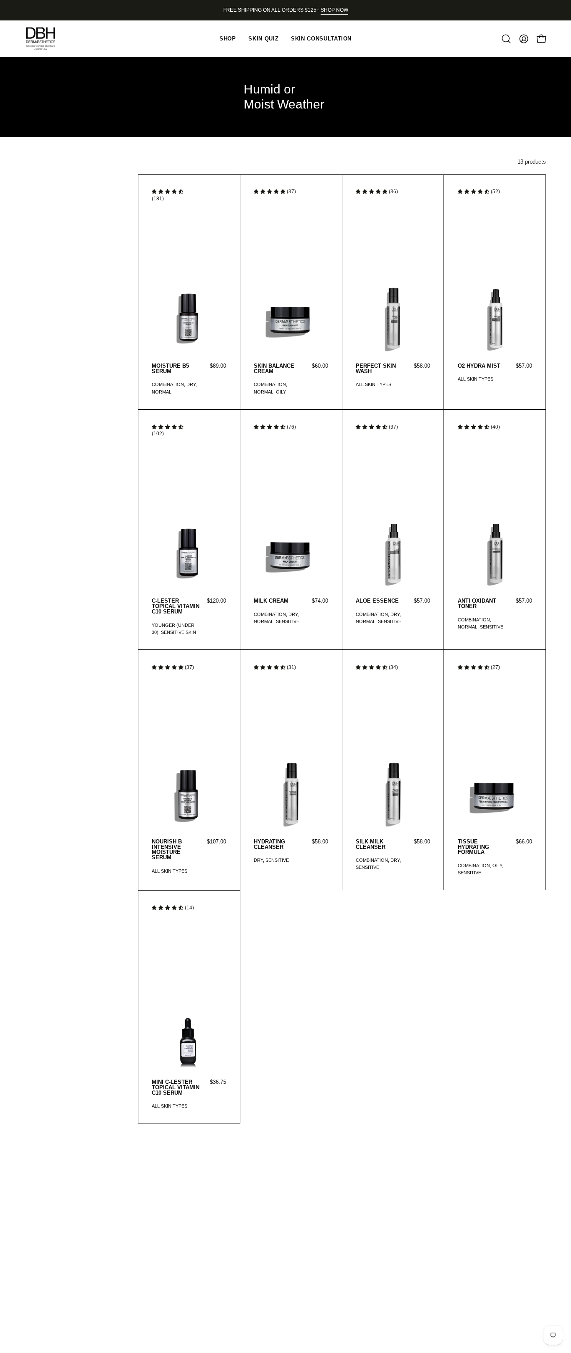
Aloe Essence (377, 601)
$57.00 (524, 366)
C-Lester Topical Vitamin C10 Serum (175, 606)
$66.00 (524, 842)
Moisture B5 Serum (170, 368)
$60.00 (320, 366)
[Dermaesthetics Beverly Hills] (46, 38)
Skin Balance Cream (274, 368)
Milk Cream (271, 601)
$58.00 (422, 366)
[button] (506, 39)
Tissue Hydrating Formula (473, 847)
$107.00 (216, 842)
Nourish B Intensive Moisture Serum (167, 850)
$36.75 (218, 1082)
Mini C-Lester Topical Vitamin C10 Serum (175, 1088)
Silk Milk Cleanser (370, 844)
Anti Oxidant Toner (477, 603)
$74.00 (320, 601)
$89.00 (218, 366)
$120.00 (216, 601)
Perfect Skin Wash (376, 368)
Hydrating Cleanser (269, 844)
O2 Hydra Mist (479, 366)
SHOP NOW (334, 10)
